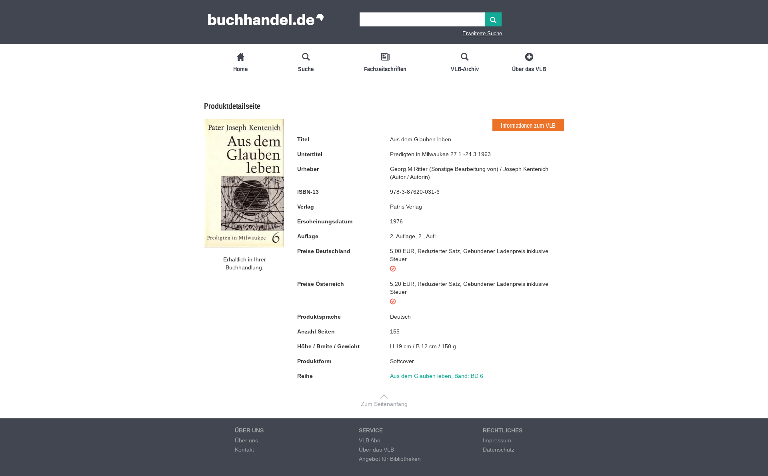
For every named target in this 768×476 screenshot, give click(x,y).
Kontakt (244, 449)
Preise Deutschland (323, 251)
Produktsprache (319, 316)
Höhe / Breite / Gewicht (328, 346)
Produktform (314, 361)
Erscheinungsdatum (324, 221)
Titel (303, 139)
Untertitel (309, 154)
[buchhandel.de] (266, 22)
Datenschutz (498, 449)
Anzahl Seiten (316, 331)
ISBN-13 (308, 192)
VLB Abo (369, 440)
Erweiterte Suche (482, 33)
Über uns (246, 440)
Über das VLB (376, 449)
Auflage (307, 236)
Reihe (305, 376)
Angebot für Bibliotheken (390, 459)
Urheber (308, 169)
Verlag (305, 206)
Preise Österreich (320, 284)
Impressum (497, 440)
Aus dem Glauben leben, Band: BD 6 (436, 376)
